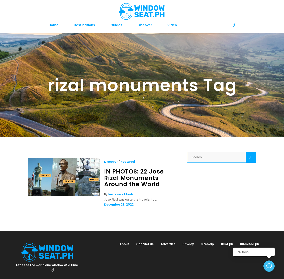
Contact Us (145, 244)
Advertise (168, 244)
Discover (111, 162)
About (124, 244)
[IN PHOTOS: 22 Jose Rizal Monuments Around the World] (64, 195)
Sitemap (207, 244)
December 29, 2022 (119, 204)
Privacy (188, 244)
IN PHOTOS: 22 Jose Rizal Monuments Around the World (134, 177)
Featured (128, 162)
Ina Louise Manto (121, 194)
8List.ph (227, 244)
